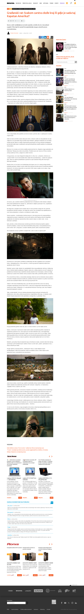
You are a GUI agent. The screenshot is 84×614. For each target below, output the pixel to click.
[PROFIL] (75, 3)
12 (62, 93)
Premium (62, 3)
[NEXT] (52, 456)
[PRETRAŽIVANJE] (71, 3)
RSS (8, 609)
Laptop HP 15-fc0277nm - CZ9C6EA (14, 478)
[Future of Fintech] (74, 591)
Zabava (10, 8)
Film (8, 8)
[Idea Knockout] (60, 590)
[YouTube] (65, 603)
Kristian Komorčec (14, 33)
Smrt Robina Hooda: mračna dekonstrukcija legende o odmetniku (70, 118)
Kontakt (48, 609)
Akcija (19, 575)
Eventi (56, 3)
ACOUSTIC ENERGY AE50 (14, 563)
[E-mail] (48, 37)
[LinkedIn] (45, 37)
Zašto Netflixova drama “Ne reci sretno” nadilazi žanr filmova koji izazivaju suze (25, 448)
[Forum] (10, 591)
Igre (40, 3)
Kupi (20, 497)
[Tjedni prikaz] (67, 3)
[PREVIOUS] (49, 456)
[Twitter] (42, 37)
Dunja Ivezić (66, 93)
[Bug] (19, 590)
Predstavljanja (27, 3)
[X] (69, 603)
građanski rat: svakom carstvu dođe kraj (25, 8)
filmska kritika (14, 8)
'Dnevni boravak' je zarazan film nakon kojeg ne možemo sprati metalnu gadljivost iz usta (70, 108)
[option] (14, 479)
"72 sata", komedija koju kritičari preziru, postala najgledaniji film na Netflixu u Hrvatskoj (27, 450)
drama (34, 8)
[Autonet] (38, 591)
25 (52, 37)
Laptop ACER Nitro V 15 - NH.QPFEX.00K (29, 478)
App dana (45, 3)
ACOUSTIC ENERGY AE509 (30, 563)
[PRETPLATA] (27, 603)
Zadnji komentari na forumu (18, 502)
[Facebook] (40, 37)
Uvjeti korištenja (14, 609)
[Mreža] (28, 591)
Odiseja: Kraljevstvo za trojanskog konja (16, 452)
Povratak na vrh (74, 584)
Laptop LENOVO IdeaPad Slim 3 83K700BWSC (45, 478)
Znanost (35, 3)
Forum (51, 3)
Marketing (42, 609)
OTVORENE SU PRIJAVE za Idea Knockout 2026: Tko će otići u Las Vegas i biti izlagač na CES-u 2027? (70, 46)
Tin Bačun (66, 121)
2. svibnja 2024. (14, 519)
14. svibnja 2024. (16, 505)
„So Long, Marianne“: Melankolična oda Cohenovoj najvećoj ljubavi (70, 99)
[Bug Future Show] (50, 591)
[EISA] (54, 602)
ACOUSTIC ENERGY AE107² (45, 563)
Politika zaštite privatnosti (26, 609)
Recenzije (18, 3)
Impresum (36, 609)
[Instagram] (72, 603)
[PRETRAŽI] (76, 62)
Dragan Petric (66, 50)
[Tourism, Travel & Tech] (67, 591)
